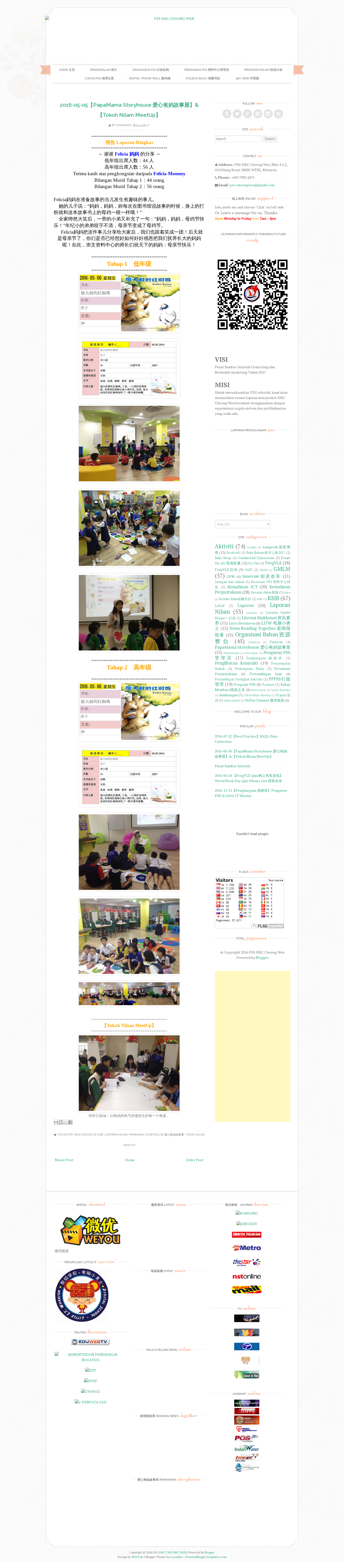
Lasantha (176, 1557)
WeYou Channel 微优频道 (264, 700)
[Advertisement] (252, 1046)
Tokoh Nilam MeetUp (257, 695)
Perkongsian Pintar (249, 669)
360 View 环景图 (247, 78)
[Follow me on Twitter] (237, 113)
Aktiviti (224, 546)
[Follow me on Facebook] (226, 113)
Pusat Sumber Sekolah (232, 766)
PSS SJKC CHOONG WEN (169, 1552)
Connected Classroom (256, 557)
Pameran (276, 642)
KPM (259, 599)
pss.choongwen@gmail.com (252, 185)
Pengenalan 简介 (103, 69)
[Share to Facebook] (70, 1122)
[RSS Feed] (278, 113)
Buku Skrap (223, 558)
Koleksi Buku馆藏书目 (235, 599)
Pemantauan (231, 653)
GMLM (281, 568)
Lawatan (251, 612)
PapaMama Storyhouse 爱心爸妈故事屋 (156, 1134)
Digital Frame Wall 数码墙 (149, 78)
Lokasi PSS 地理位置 (99, 78)
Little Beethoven (242, 623)
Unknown (124, 125)
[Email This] (55, 1122)
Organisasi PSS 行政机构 (150, 69)
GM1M (263, 570)
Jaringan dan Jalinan (230, 582)
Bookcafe (233, 553)
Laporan (245, 605)
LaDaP (220, 606)
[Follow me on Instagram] (268, 113)
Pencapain (251, 653)
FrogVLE (273, 563)
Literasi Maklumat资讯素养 (252, 620)
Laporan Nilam (116, 1134)
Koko (287, 592)
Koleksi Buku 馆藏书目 (203, 78)
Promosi (268, 684)
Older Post (194, 1159)
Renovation (258, 690)
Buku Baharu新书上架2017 (265, 553)
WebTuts (137, 1557)
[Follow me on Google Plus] (247, 113)
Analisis (251, 547)
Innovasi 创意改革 (261, 576)
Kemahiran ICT (242, 587)
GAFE (249, 570)
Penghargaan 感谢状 (265, 658)
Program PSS (244, 684)
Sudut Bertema (280, 690)
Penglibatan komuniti (236, 663)
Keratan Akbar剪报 (265, 592)
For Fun (253, 563)
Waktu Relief (232, 700)
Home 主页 (67, 69)
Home (130, 1159)
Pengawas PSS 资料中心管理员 (206, 69)
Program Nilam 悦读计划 (263, 69)
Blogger (262, 957)
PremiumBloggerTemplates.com (205, 1557)
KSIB (100, 1134)
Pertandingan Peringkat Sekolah (238, 679)
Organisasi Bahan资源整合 (252, 638)
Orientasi (254, 642)
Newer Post (64, 1159)
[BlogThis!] (60, 1122)
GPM (231, 576)
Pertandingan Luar (266, 673)
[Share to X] (65, 1122)
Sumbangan (228, 695)
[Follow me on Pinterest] (257, 113)
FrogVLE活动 (226, 569)
